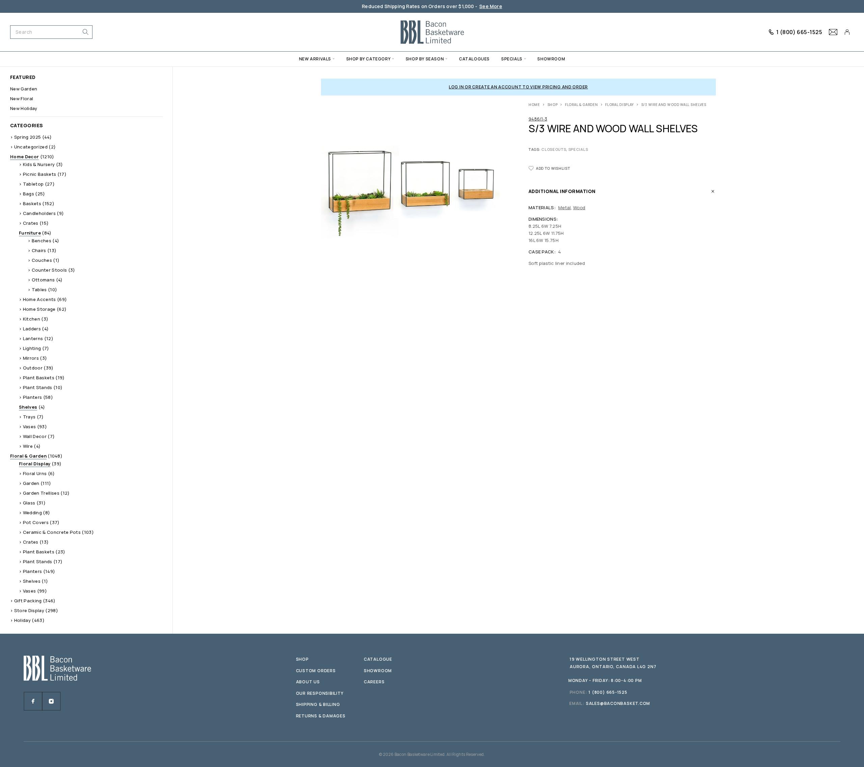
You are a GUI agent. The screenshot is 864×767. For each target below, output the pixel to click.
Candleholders (39, 213)
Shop (552, 104)
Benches (41, 241)
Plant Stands (37, 387)
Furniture (30, 233)
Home (534, 104)
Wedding (32, 513)
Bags (28, 194)
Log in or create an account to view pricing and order (518, 87)
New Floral (21, 98)
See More (490, 6)
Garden (31, 483)
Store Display (29, 610)
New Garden (23, 89)
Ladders (32, 329)
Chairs (39, 250)
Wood (579, 207)
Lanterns (33, 338)
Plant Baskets (38, 378)
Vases (29, 426)
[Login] (847, 32)
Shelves (28, 407)
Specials (511, 58)
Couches (42, 260)
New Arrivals (315, 58)
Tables (39, 289)
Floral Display (619, 104)
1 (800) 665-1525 (799, 32)
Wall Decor (35, 436)
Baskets (32, 203)
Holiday (22, 620)
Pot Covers (36, 522)
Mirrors (31, 358)
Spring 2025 (27, 137)
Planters (32, 397)
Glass (29, 503)
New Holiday (23, 108)
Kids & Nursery (39, 164)
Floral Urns (35, 473)
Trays (29, 417)
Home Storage (39, 309)
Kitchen (31, 319)
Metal (564, 207)
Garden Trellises (41, 493)
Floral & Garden (581, 104)
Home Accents (39, 299)
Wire (28, 446)
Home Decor (24, 157)
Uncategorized (31, 147)
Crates (30, 223)
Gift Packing (28, 601)
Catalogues (474, 58)
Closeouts (553, 149)
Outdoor (33, 368)
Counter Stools (49, 270)
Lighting (32, 348)
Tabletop (33, 184)
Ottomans (43, 280)
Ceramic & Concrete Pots (52, 532)
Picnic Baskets (39, 174)
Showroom (551, 58)
